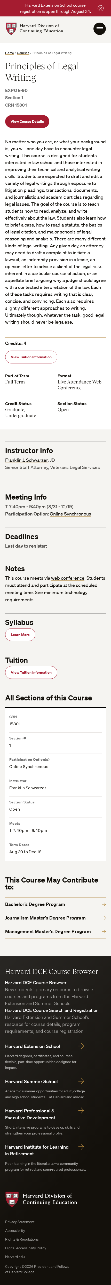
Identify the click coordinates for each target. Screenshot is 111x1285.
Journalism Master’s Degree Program (45, 918)
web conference (67, 578)
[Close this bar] (101, 8)
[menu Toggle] (99, 29)
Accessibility (15, 1230)
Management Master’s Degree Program (48, 931)
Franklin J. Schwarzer (26, 460)
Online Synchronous (70, 514)
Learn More (20, 634)
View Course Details (27, 121)
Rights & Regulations (22, 1239)
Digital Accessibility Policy (25, 1248)
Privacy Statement (20, 1222)
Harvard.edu (15, 1256)
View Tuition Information (31, 356)
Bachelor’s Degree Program (35, 904)
